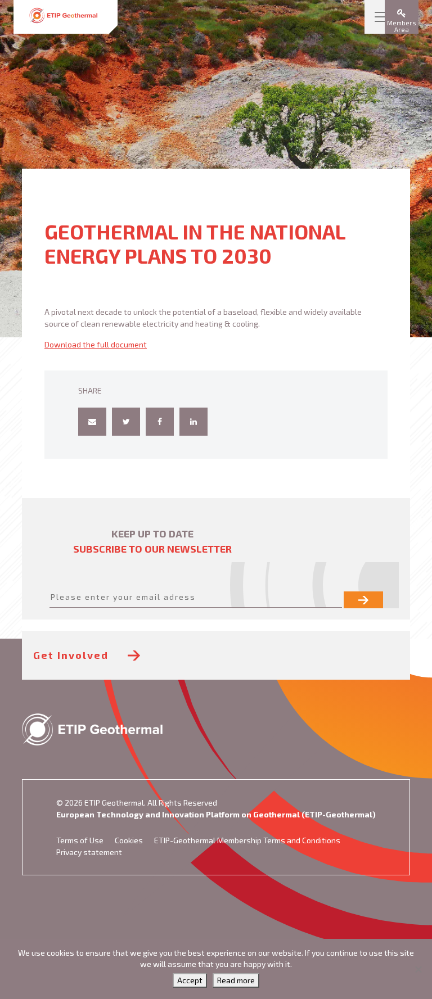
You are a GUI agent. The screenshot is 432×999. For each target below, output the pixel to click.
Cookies (129, 840)
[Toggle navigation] (381, 17)
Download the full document (95, 344)
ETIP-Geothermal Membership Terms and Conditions (247, 840)
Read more (236, 980)
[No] (418, 969)
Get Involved (72, 655)
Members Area (401, 26)
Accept (189, 980)
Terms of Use (80, 840)
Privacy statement (89, 852)
